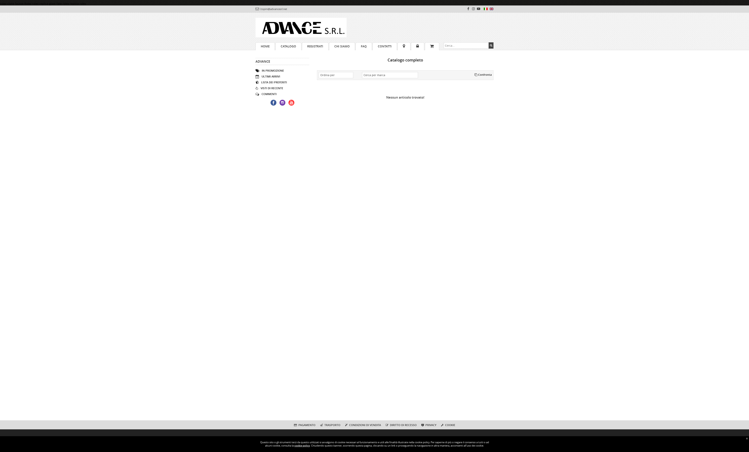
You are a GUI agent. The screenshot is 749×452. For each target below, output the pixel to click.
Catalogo (288, 46)
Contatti (385, 46)
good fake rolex (59, 3)
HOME (265, 46)
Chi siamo (342, 46)
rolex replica (40, 3)
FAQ (364, 46)
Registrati (315, 46)
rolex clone (7, 3)
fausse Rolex (23, 3)
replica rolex (78, 3)
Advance (263, 61)
